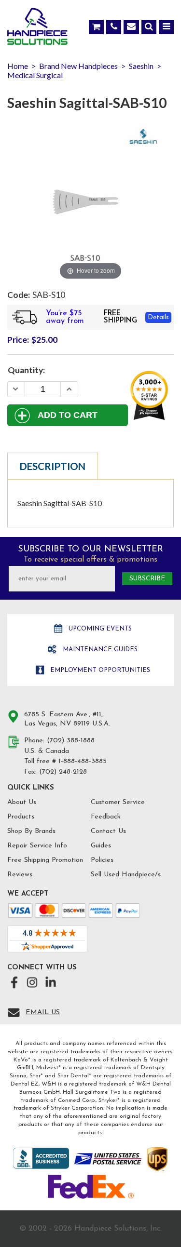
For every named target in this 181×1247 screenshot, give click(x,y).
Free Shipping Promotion (45, 860)
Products (20, 816)
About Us (21, 802)
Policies (102, 860)
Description (52, 466)
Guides (101, 845)
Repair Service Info (37, 845)
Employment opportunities (99, 670)
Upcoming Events (99, 629)
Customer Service (118, 802)
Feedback (106, 816)
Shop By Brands (31, 831)
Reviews (19, 874)
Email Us (43, 1012)
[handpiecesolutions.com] (37, 28)
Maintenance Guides (99, 649)
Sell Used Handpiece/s (126, 874)
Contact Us (108, 831)
